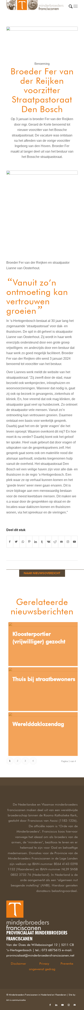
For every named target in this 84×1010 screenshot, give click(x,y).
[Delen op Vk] (48, 541)
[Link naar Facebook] (50, 1005)
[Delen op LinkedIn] (35, 541)
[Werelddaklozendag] (44, 734)
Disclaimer (18, 963)
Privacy (44, 963)
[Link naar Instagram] (68, 541)
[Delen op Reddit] (55, 541)
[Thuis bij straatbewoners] (44, 689)
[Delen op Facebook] (10, 541)
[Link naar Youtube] (74, 541)
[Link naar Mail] (75, 1005)
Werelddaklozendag (38, 724)
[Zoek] (71, 9)
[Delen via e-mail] (61, 541)
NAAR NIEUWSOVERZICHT (42, 573)
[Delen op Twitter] (16, 541)
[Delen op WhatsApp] (23, 541)
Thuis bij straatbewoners (43, 679)
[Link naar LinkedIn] (56, 1005)
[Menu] (75, 8)
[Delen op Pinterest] (29, 541)
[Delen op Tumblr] (42, 541)
